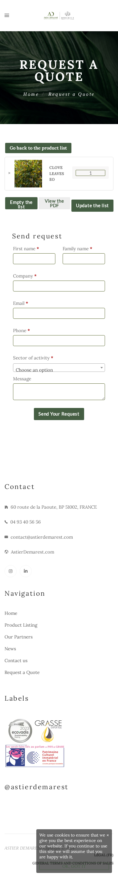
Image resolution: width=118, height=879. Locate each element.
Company (25, 276)
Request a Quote (22, 672)
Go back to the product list (38, 148)
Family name (77, 248)
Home (31, 94)
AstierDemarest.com (32, 552)
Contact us (16, 660)
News (10, 649)
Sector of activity (33, 358)
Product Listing (21, 625)
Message (22, 379)
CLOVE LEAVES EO (56, 173)
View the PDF (54, 203)
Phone (21, 330)
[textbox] (59, 370)
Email (20, 303)
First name (26, 248)
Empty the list (21, 204)
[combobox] (59, 367)
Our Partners (19, 637)
